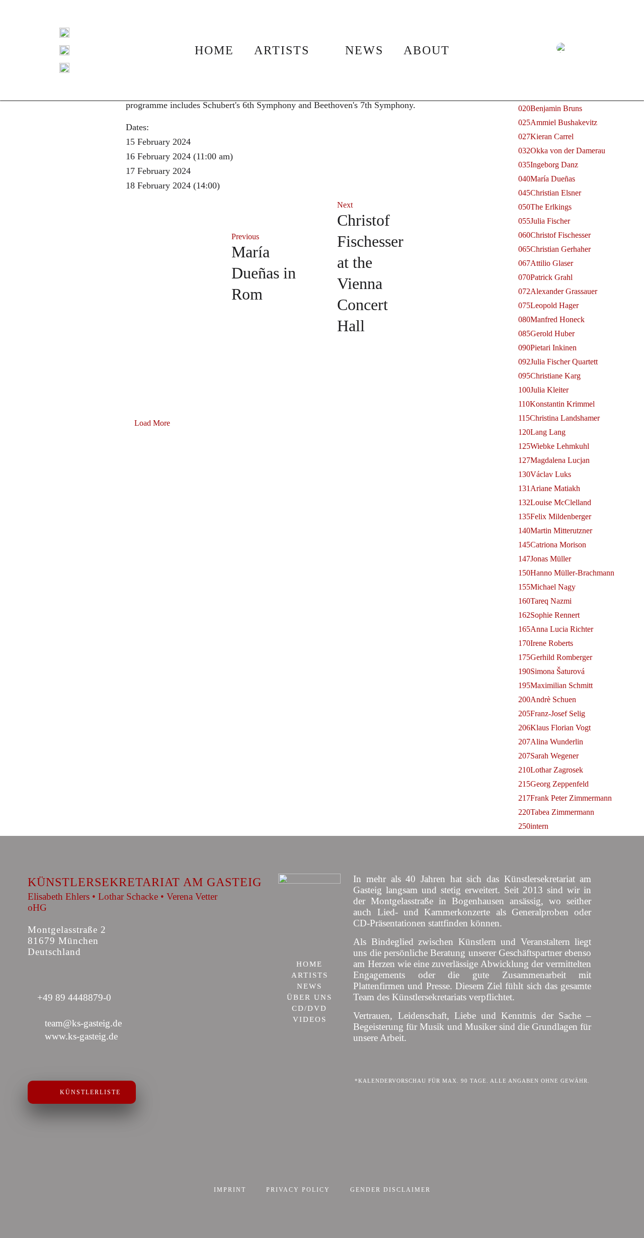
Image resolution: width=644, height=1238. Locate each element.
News (364, 50)
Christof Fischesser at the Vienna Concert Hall (370, 273)
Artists (281, 50)
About (427, 50)
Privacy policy (298, 1189)
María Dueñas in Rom (263, 273)
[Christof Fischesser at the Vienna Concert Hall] (470, 268)
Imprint (230, 1189)
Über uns (309, 997)
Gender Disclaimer (390, 1189)
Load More (152, 423)
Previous (245, 236)
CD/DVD (309, 1008)
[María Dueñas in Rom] (173, 268)
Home (214, 50)
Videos (310, 1019)
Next (345, 205)
